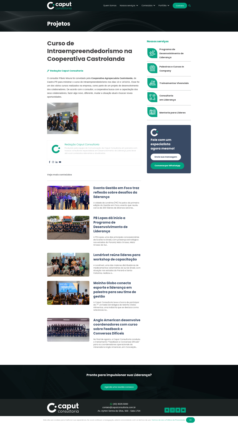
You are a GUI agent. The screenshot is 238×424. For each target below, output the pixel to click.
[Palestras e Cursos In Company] (153, 68)
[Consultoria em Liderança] (153, 97)
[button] (189, 5)
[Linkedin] (56, 162)
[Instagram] (53, 162)
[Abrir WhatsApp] (232, 418)
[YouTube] (183, 410)
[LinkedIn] (177, 410)
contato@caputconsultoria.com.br (119, 407)
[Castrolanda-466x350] (62, 118)
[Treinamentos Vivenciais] (153, 83)
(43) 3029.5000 (120, 404)
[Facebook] (49, 162)
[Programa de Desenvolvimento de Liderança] (153, 53)
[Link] (94, 199)
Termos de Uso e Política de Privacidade (168, 420)
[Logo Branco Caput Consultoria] (59, 5)
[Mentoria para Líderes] (153, 112)
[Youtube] (60, 162)
